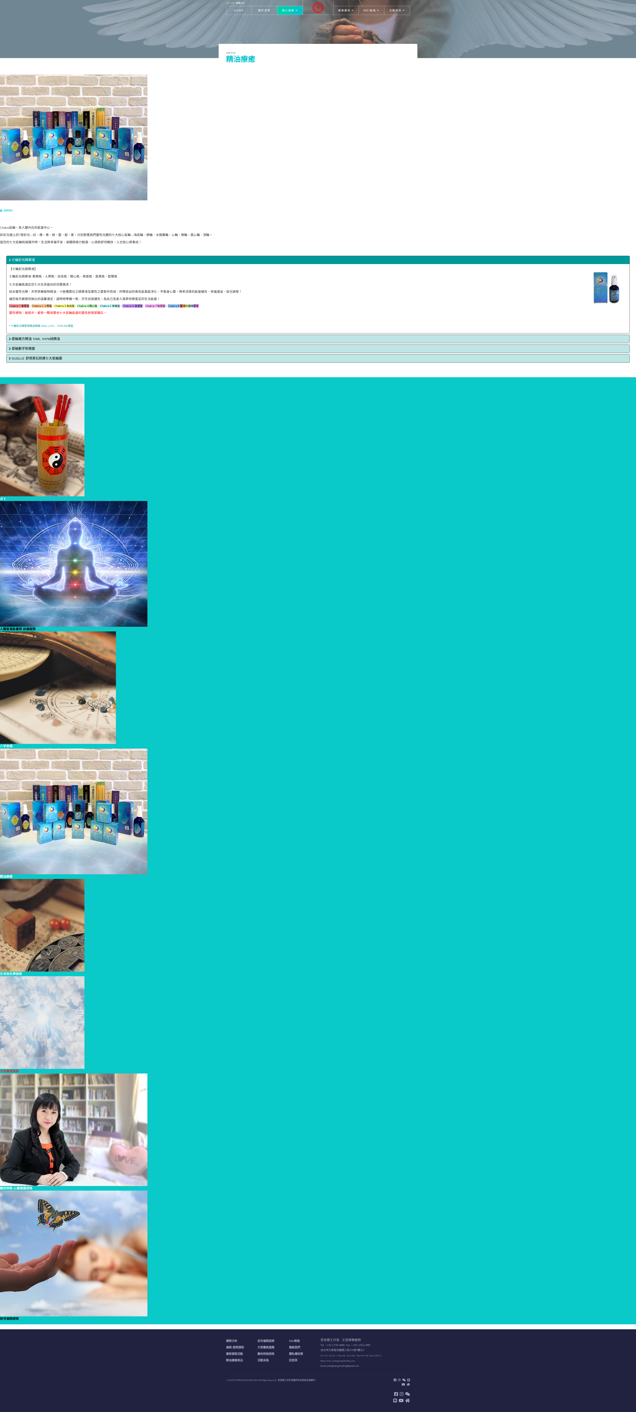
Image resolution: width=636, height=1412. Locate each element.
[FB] (395, 1380)
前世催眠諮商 (266, 1341)
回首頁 (293, 1360)
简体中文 (230, 2)
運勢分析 (231, 1341)
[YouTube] (403, 1384)
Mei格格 (370, 10)
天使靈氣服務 (266, 1347)
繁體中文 (240, 2)
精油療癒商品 (234, 1360)
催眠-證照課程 (235, 1347)
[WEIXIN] (404, 1380)
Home (239, 10)
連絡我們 (294, 1347)
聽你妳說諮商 (266, 1354)
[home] (408, 1384)
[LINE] (408, 1380)
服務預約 (8, 210)
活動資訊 (395, 10)
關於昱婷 (264, 10)
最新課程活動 (234, 1354)
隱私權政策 (296, 1354)
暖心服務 (288, 10)
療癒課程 (344, 10)
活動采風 (263, 1360)
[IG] (399, 1380)
